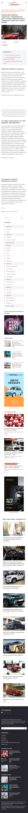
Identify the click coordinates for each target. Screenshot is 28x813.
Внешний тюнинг (10, 282)
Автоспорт (8, 229)
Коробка (8, 250)
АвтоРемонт (8, 245)
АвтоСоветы (8, 263)
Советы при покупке (10, 271)
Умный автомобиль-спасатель (12, 55)
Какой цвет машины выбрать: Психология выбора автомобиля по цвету (17, 355)
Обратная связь (4, 740)
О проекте (3, 735)
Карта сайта (3, 738)
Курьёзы (8, 231)
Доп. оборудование (10, 300)
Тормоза (8, 255)
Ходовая (8, 258)
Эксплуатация (9, 276)
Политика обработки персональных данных (10, 742)
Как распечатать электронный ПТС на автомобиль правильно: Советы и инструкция (13, 539)
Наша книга (8, 292)
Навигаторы (9, 303)
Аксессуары (8, 295)
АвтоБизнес (8, 237)
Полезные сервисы (10, 305)
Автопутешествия (10, 242)
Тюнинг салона (9, 284)
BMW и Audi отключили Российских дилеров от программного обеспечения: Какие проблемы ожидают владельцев (13, 564)
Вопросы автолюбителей (11, 266)
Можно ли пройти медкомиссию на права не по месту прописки (14, 767)
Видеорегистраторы (10, 298)
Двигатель (8, 248)
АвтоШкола (8, 287)
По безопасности (10, 268)
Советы (3, 207)
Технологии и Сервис (11, 239)
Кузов (7, 253)
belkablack (16, 150)
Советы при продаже (10, 274)
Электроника (9, 260)
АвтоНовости (6, 36)
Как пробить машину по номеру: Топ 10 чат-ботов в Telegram (15, 752)
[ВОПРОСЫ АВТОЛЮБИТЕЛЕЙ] (14, 444)
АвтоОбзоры (8, 234)
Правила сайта (4, 744)
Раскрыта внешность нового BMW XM (13, 655)
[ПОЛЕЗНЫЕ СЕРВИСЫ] (14, 420)
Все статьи (3, 737)
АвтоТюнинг (8, 279)
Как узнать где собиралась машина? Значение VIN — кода (14, 760)
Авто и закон (9, 290)
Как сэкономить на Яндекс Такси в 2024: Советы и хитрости (17, 365)
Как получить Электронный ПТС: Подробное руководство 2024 (18, 344)
